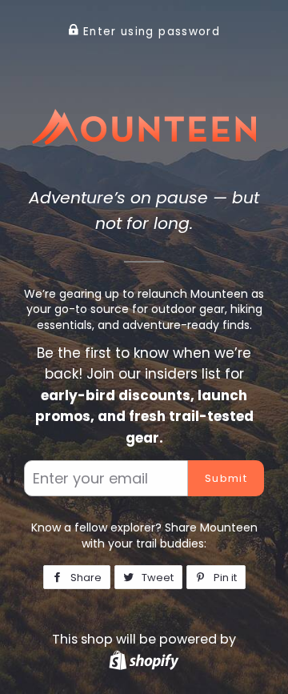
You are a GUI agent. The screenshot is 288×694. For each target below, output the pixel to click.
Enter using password (149, 31)
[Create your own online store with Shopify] (143, 660)
